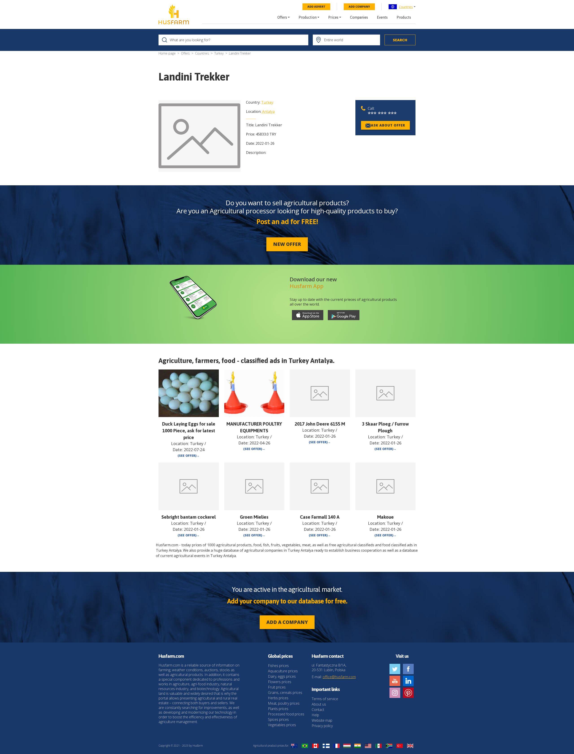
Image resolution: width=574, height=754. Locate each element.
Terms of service (325, 698)
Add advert (316, 7)
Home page (167, 53)
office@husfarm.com (339, 676)
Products (404, 17)
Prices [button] (333, 17)
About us (319, 704)
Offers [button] (282, 17)
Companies (359, 17)
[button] (401, 6)
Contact (318, 709)
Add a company (287, 622)
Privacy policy (322, 725)
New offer (287, 244)
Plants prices (278, 708)
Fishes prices (278, 665)
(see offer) (189, 455)
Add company (359, 7)
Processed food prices (286, 714)
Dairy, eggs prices (282, 676)
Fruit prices (277, 687)
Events (382, 17)
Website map (322, 720)
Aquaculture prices (283, 671)
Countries (406, 7)
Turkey (219, 53)
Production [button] (308, 17)
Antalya (268, 111)
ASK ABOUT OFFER (388, 125)
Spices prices (278, 719)
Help (315, 714)
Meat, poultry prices (284, 703)
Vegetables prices (282, 724)
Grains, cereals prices (285, 692)
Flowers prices (279, 681)
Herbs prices (278, 697)
